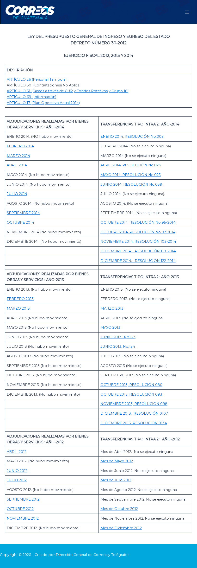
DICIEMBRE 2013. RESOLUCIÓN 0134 (133, 423)
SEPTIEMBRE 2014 (23, 213)
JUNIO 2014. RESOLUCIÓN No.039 (132, 184)
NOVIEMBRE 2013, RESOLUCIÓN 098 (133, 404)
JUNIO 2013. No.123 (117, 337)
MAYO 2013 (110, 327)
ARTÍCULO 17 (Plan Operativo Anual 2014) (43, 103)
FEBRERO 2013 (20, 299)
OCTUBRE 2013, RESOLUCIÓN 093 (131, 394)
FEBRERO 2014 (20, 146)
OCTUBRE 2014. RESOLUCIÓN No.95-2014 (138, 222)
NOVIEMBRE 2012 (23, 518)
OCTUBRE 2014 (20, 222)
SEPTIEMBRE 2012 (23, 499)
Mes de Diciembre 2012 (121, 528)
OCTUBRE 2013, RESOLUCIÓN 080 (131, 385)
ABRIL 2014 (17, 165)
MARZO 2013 (18, 308)
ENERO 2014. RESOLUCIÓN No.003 (132, 136)
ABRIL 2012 (16, 452)
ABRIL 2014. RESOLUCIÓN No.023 (130, 165)
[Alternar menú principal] (187, 12)
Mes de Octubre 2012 (119, 509)
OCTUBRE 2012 (20, 509)
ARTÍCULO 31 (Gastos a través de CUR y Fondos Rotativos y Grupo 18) (68, 91)
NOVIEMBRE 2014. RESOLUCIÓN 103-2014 (138, 241)
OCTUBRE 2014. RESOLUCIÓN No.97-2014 (137, 232)
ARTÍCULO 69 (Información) (31, 97)
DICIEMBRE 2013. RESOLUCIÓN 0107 (134, 413)
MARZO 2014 (18, 156)
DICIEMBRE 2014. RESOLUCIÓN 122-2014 (138, 261)
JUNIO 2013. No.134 (117, 346)
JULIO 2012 (17, 480)
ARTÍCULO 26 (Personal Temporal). (37, 79)
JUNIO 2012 (17, 471)
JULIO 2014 (17, 194)
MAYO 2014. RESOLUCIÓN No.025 (130, 175)
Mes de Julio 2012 (115, 480)
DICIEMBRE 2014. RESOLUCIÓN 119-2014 (138, 251)
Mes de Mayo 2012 (116, 461)
